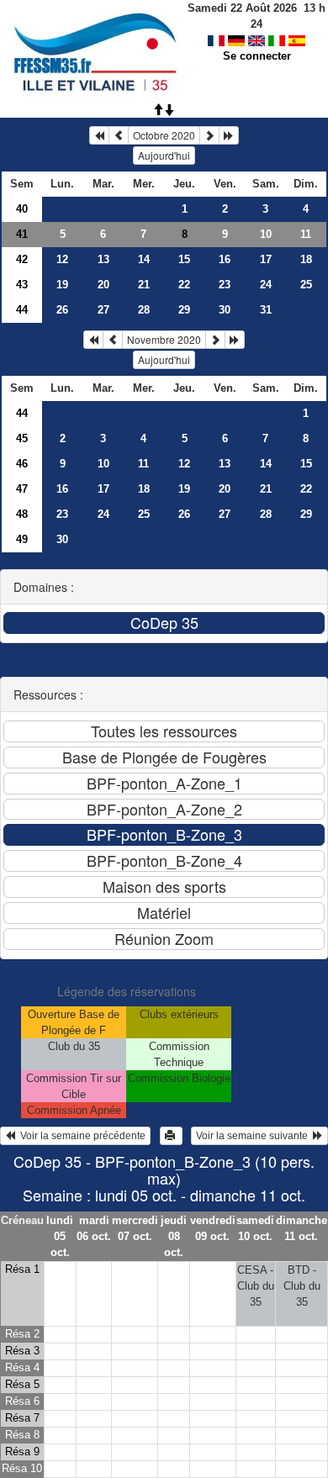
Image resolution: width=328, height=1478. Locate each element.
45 (22, 438)
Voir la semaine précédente (80, 1136)
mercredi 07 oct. (135, 1228)
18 (306, 259)
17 (266, 259)
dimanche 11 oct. (301, 1228)
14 (144, 259)
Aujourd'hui (164, 155)
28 (144, 310)
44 (22, 310)
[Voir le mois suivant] (209, 135)
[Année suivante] (229, 135)
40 (22, 209)
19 (62, 284)
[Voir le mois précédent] (118, 135)
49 (22, 539)
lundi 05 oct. (59, 1236)
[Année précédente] (99, 135)
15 (184, 259)
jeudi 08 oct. (174, 1236)
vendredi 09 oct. (212, 1228)
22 (184, 284)
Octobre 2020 (164, 135)
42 (22, 259)
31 (266, 310)
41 (22, 234)
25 (306, 284)
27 (103, 310)
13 (103, 259)
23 (224, 284)
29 (184, 310)
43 (22, 284)
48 (22, 514)
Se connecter (257, 56)
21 (144, 284)
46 (22, 463)
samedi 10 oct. (255, 1228)
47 (22, 489)
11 (305, 234)
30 (224, 310)
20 (103, 284)
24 (266, 284)
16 (224, 259)
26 (62, 310)
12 (62, 259)
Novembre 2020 (164, 339)
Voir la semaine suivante (254, 1136)
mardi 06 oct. (94, 1228)
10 (266, 234)
